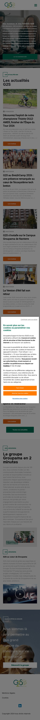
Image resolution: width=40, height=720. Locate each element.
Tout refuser (20, 388)
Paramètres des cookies (20, 398)
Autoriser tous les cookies (20, 393)
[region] (20, 360)
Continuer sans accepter (29, 319)
